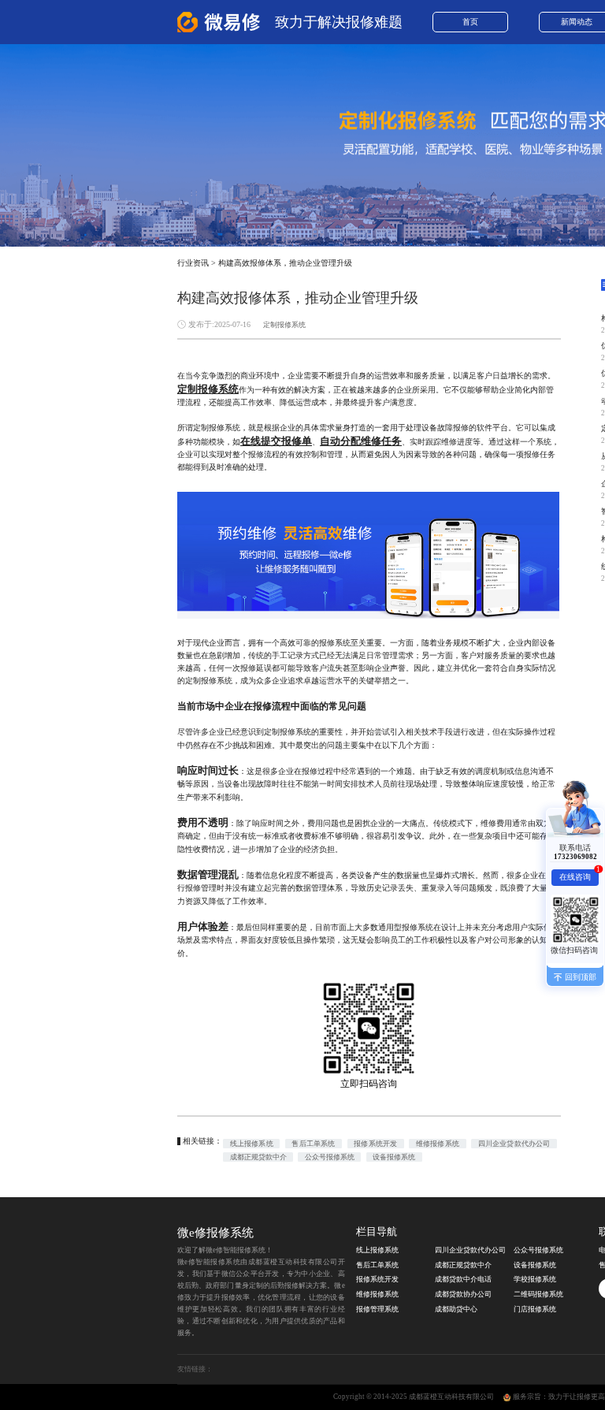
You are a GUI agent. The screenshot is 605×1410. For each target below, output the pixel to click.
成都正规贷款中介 (258, 1157)
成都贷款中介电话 (463, 1279)
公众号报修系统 (329, 1157)
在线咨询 (578, 875)
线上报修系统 (251, 1144)
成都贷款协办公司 (463, 1294)
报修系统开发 (375, 1144)
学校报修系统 (535, 1279)
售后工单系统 (313, 1144)
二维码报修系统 (538, 1294)
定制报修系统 (284, 325)
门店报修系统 (535, 1309)
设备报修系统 (394, 1157)
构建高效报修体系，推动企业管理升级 (285, 263)
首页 (470, 21)
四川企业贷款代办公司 (514, 1144)
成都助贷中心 (456, 1309)
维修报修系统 (437, 1144)
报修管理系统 (377, 1309)
